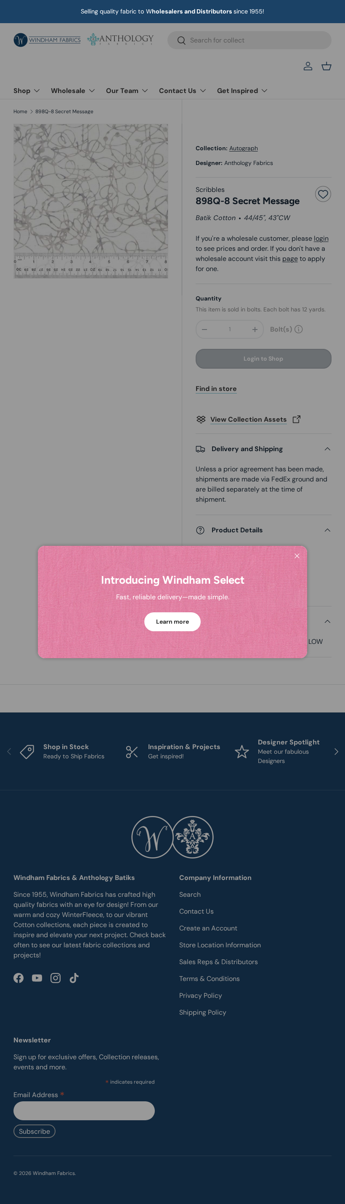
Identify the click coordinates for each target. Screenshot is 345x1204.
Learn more (172, 621)
